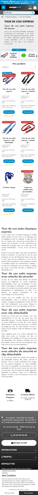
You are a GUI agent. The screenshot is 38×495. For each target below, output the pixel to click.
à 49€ (19, 3)
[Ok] (33, 12)
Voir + (18, 50)
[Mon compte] (30, 7)
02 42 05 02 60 (20, 435)
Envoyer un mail (20, 443)
